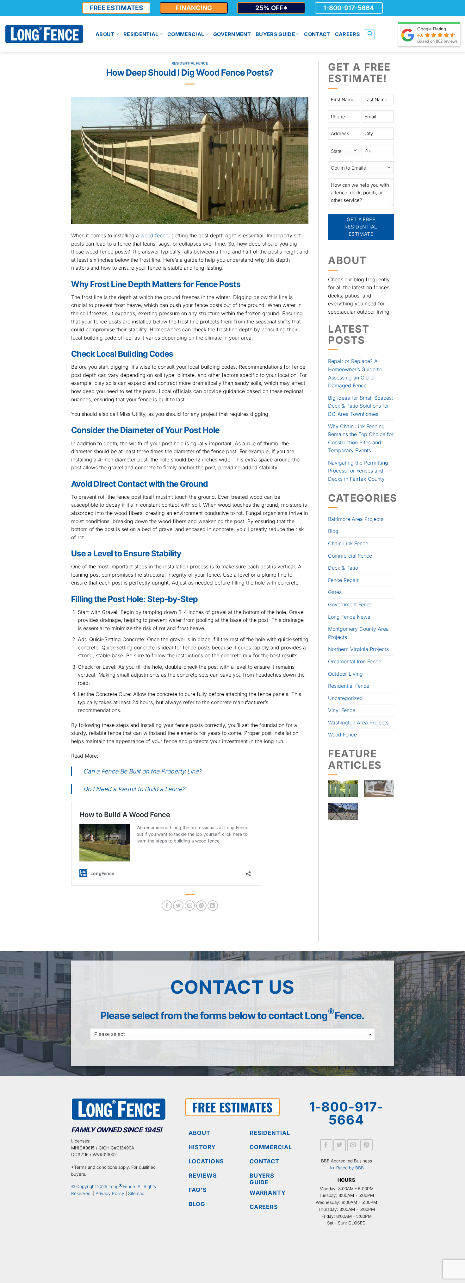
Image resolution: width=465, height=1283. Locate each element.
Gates (335, 592)
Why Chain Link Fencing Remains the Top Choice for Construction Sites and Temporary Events (361, 438)
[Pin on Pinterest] (201, 905)
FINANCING (194, 8)
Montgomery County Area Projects (358, 633)
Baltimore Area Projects (355, 519)
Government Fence (350, 604)
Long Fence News (349, 617)
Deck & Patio (343, 568)
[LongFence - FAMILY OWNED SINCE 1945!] (44, 34)
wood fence (154, 235)
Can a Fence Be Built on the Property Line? (142, 771)
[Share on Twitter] (178, 905)
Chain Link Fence (348, 543)
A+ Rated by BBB (346, 1167)
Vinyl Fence (341, 710)
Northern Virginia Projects (358, 649)
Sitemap (136, 1193)
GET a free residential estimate (361, 226)
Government (232, 34)
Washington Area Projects (358, 722)
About (105, 34)
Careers (347, 34)
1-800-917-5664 (348, 8)
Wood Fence (342, 734)
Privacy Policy (110, 1193)
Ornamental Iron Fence (354, 661)
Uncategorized (345, 698)
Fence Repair (343, 580)
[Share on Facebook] (167, 905)
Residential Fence (190, 63)
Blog (333, 531)
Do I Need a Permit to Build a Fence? (134, 789)
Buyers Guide (275, 34)
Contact (317, 34)
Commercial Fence (350, 556)
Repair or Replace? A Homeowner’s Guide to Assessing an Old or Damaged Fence (354, 373)
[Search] (370, 34)
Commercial (185, 34)
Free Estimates (116, 8)
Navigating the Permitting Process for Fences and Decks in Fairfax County (358, 471)
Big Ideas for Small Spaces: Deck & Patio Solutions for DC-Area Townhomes (360, 406)
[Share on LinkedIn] (213, 905)
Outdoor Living (345, 674)
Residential (140, 34)
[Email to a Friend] (190, 905)
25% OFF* (271, 8)
